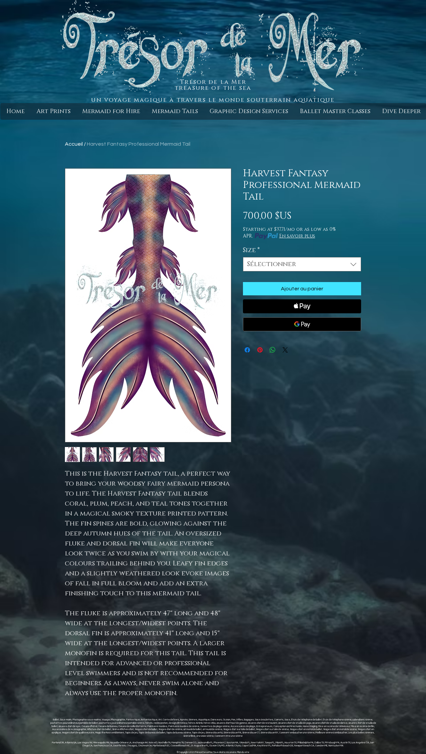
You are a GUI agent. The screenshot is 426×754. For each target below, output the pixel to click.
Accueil (74, 144)
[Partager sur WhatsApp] (273, 350)
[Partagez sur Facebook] (247, 350)
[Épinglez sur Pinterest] (260, 350)
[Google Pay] (302, 324)
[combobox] (302, 264)
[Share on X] (285, 350)
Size (251, 250)
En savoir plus (297, 236)
